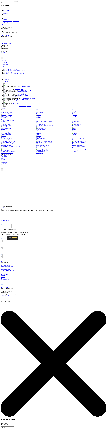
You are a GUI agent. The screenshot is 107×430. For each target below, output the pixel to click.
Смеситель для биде (19, 89)
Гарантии (5, 13)
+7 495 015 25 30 (5, 26)
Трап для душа (15, 103)
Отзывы (5, 19)
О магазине (6, 10)
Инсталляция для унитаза (23, 99)
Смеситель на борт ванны (23, 95)
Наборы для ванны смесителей (27, 98)
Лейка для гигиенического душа (44, 126)
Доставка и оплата (8, 11)
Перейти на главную (6, 207)
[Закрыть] (53, 416)
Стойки (74, 116)
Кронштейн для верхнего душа (44, 121)
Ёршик (38, 119)
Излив (2, 122)
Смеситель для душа (20, 96)
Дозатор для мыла (5, 111)
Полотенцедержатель (6, 116)
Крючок (3, 119)
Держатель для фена (6, 113)
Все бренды (3, 155)
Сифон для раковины (20, 104)
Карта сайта (3, 261)
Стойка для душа (76, 122)
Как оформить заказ (8, 17)
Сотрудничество (7, 15)
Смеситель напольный (21, 91)
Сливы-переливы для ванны (26, 102)
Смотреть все (75, 151)
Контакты (5, 14)
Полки (73, 113)
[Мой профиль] (1, 172)
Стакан (38, 116)
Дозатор (74, 111)
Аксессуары (14, 83)
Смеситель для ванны (20, 94)
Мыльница (39, 113)
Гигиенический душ (20, 87)
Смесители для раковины (23, 86)
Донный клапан (17, 100)
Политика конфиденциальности (11, 21)
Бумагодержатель (40, 111)
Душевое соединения (6, 125)
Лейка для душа (76, 125)
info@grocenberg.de (5, 35)
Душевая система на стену (24, 90)
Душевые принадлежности (24, 106)
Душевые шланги (40, 124)
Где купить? (6, 22)
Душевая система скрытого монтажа (32, 93)
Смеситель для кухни (20, 85)
